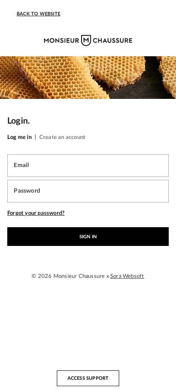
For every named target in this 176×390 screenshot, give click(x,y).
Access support (88, 378)
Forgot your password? (36, 213)
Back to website (38, 14)
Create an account (62, 137)
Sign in (88, 236)
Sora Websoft (127, 276)
